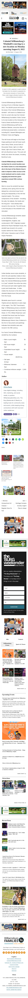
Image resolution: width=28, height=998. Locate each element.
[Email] (14, 414)
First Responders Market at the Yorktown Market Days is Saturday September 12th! (7, 793)
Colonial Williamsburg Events (14, 960)
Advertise (14, 970)
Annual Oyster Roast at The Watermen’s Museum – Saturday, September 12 (13, 857)
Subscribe (14, 607)
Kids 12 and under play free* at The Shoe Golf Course (16, 841)
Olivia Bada (10, 52)
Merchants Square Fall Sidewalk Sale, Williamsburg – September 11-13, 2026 (20, 661)
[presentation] (8, 653)
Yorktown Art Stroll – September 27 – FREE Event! (20, 792)
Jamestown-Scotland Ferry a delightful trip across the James (13, 757)
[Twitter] (14, 952)
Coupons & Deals (14, 964)
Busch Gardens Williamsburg (14, 958)
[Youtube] (11, 952)
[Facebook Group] (19, 952)
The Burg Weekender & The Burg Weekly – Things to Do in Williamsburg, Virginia (13, 751)
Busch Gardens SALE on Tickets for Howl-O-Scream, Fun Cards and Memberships (8, 680)
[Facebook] (4, 952)
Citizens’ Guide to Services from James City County (16, 849)
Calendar (23, 18)
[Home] (10, 38)
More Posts (21, 919)
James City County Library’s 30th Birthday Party (13, 877)
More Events (20, 688)
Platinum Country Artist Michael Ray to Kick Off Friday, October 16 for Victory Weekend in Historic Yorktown (20, 682)
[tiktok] (16, 952)
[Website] (16, 414)
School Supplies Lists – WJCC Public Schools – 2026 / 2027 (16, 833)
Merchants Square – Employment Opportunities (6, 463)
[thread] (24, 952)
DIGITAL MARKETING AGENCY (14, 989)
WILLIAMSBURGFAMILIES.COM (14, 987)
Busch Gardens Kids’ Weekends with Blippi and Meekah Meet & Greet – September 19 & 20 (8, 662)
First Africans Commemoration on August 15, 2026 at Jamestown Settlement (13, 769)
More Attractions (19, 802)
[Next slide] (25, 790)
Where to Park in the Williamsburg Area (11, 763)
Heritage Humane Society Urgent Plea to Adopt (21, 504)
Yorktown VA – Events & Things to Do (14, 962)
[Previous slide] (3, 790)
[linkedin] (22, 952)
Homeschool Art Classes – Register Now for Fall (7, 506)
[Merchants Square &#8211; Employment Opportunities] (7, 458)
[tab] (7, 639)
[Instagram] (6, 952)
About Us (14, 968)
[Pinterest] (9, 952)
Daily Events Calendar (14, 966)
